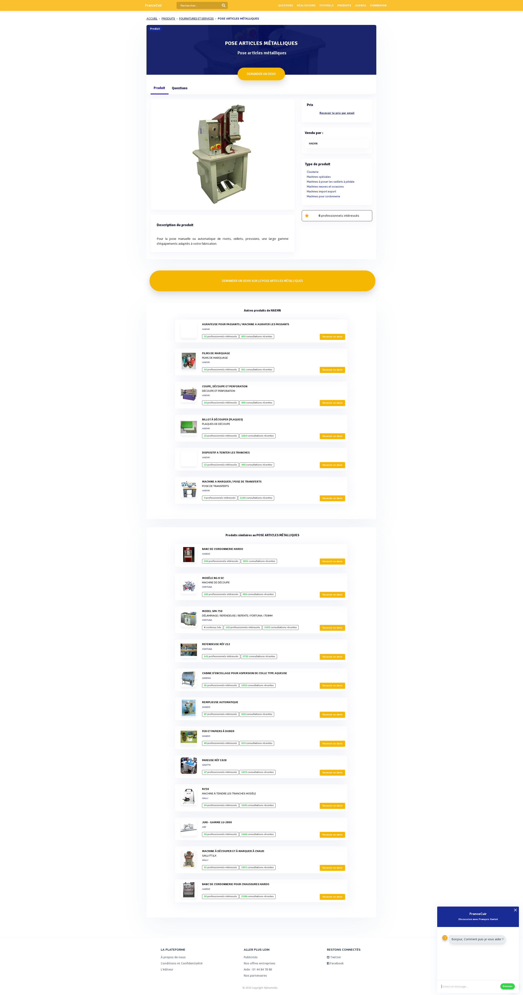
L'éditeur (167, 969)
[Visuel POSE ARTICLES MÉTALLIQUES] (223, 154)
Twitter (335, 957)
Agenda (360, 5)
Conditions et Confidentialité (181, 963)
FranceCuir (153, 5)
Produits (344, 5)
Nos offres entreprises (259, 963)
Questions (285, 5)
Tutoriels (326, 5)
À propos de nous (173, 957)
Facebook (336, 963)
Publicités (250, 957)
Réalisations (306, 5)
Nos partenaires (255, 975)
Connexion (378, 5)
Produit (159, 88)
